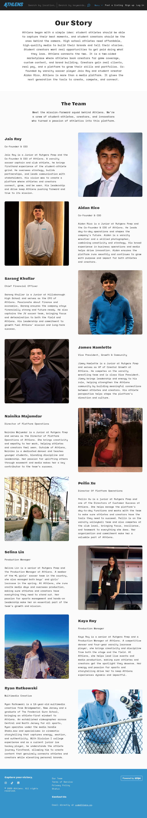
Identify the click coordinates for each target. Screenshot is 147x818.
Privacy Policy (61, 785)
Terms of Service (62, 781)
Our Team (57, 778)
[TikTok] (12, 783)
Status (56, 788)
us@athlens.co (83, 804)
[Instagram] (7, 783)
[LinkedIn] (18, 783)
